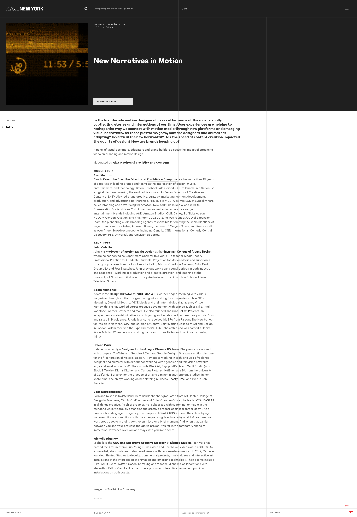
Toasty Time (177, 379)
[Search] (86, 8)
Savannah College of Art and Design (187, 251)
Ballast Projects (189, 311)
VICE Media (145, 293)
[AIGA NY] (24, 9)
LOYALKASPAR (204, 400)
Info (9, 127)
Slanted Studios (180, 442)
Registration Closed (106, 101)
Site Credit (274, 512)
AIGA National (13, 512)
